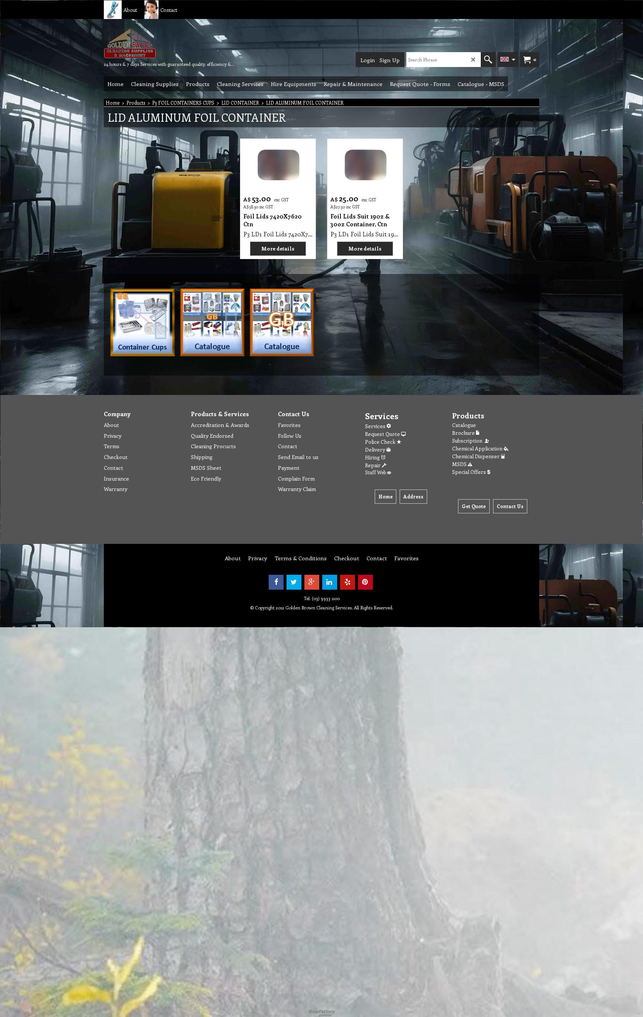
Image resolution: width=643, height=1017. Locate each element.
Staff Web (376, 472)
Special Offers (469, 471)
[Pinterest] (365, 582)
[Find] (488, 59)
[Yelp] (347, 582)
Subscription (468, 440)
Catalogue (464, 424)
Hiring (373, 457)
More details (277, 248)
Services (376, 426)
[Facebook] (276, 582)
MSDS (460, 464)
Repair (373, 465)
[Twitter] (294, 582)
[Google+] (311, 582)
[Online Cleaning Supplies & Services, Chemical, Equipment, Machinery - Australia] (159, 43)
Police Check (381, 441)
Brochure (464, 432)
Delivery (375, 449)
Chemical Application (477, 448)
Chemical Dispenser (476, 456)
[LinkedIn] (329, 582)
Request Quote (383, 433)
